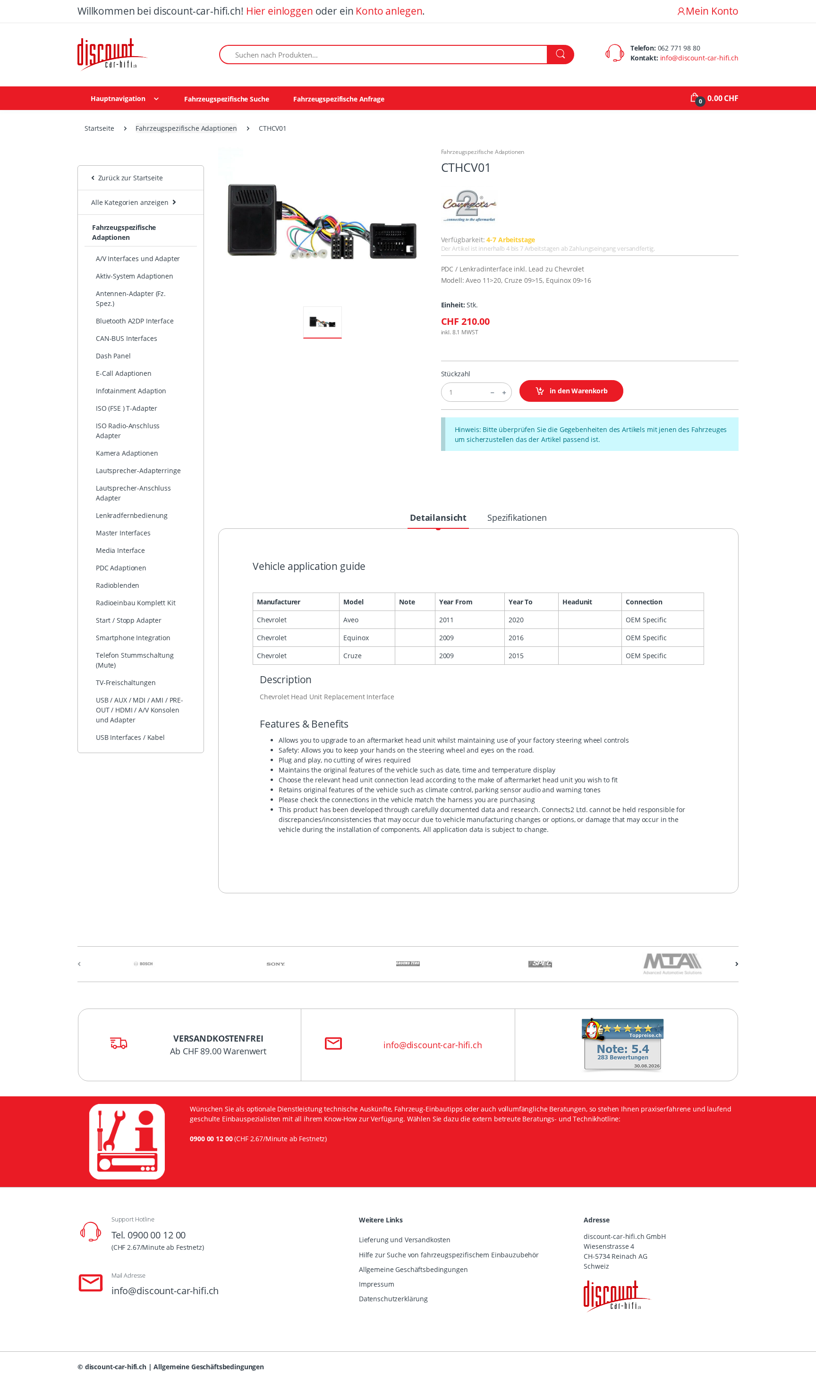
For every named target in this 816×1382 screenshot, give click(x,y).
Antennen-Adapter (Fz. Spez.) (131, 298)
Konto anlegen (389, 10)
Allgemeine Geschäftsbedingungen (413, 1269)
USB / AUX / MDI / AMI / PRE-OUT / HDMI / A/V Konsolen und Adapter (139, 709)
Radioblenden (117, 585)
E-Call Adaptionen (124, 373)
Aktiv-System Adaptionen (134, 275)
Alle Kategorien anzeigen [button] (130, 202)
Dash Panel (113, 355)
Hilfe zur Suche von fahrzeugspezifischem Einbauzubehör (449, 1254)
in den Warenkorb (578, 390)
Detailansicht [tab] (438, 517)
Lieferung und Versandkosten (404, 1239)
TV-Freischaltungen (125, 682)
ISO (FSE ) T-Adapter (126, 408)
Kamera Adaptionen (127, 453)
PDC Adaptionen (121, 567)
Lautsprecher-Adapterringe (138, 470)
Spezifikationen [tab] (517, 517)
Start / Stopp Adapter (129, 620)
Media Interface (120, 550)
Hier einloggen (279, 10)
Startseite (99, 128)
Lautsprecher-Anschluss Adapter (133, 492)
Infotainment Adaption (131, 390)
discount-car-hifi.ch (115, 1366)
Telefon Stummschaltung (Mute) (135, 660)
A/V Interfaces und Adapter (138, 258)
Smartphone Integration (133, 637)
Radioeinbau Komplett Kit (136, 602)
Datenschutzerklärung (393, 1298)
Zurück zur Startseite (128, 177)
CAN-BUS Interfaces (126, 338)
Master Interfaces (123, 532)
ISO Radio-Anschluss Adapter (128, 430)
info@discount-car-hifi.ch (699, 57)
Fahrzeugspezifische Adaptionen (186, 128)
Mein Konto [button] (712, 10)
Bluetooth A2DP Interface (135, 320)
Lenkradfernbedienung (132, 515)
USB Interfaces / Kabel (130, 737)
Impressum (376, 1284)
